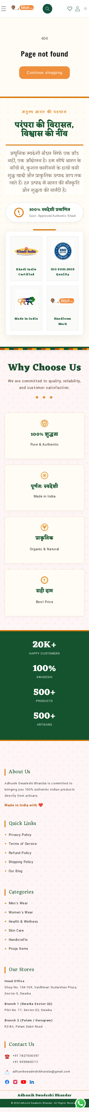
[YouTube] (23, 1081)
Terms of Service (23, 843)
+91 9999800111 (26, 1062)
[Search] (47, 9)
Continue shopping (45, 72)
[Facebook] (7, 1081)
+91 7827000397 (26, 1055)
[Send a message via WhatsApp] (80, 1103)
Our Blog (16, 871)
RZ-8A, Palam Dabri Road (23, 1026)
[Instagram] (15, 1081)
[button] (3, 8)
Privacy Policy (20, 835)
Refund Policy (20, 853)
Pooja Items (18, 948)
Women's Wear (21, 912)
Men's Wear (18, 903)
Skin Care (16, 930)
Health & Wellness (23, 921)
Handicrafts (18, 939)
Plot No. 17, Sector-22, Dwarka (28, 1010)
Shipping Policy (21, 862)
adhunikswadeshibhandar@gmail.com (41, 1071)
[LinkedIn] (31, 1081)
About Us (19, 772)
